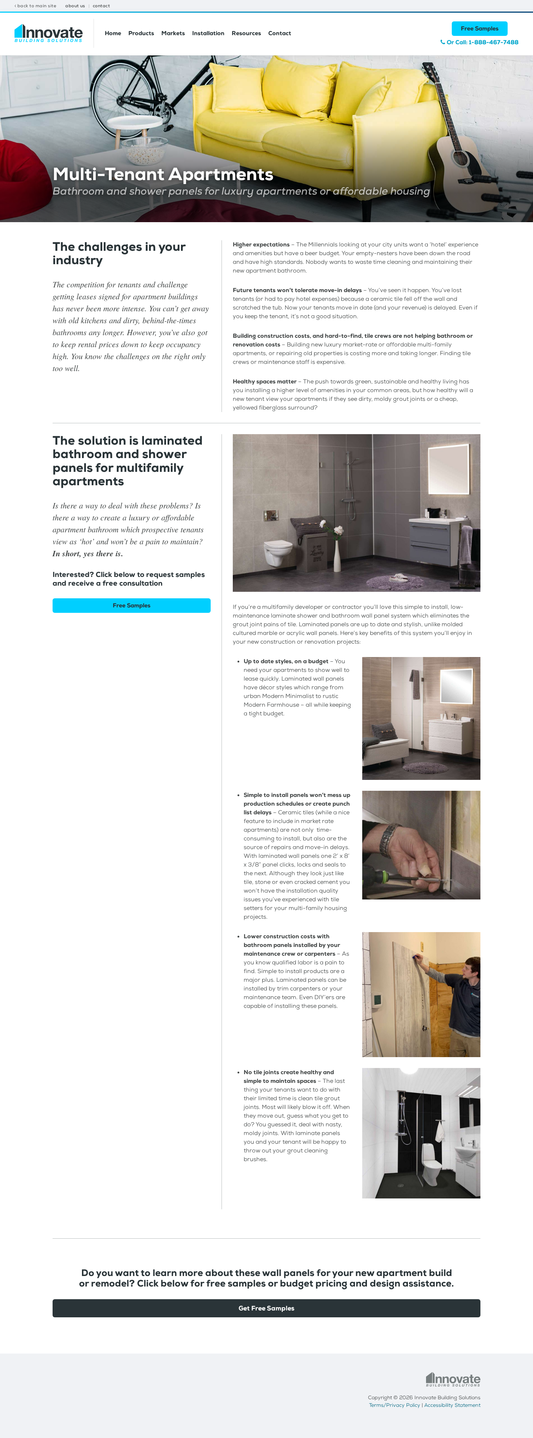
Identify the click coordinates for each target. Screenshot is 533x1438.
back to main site (36, 6)
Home (113, 33)
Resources (246, 33)
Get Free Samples (266, 1308)
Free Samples (480, 28)
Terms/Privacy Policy (394, 1405)
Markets (173, 33)
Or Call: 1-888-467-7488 (481, 42)
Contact (279, 33)
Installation (208, 33)
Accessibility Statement (452, 1405)
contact (101, 6)
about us (75, 6)
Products (141, 33)
